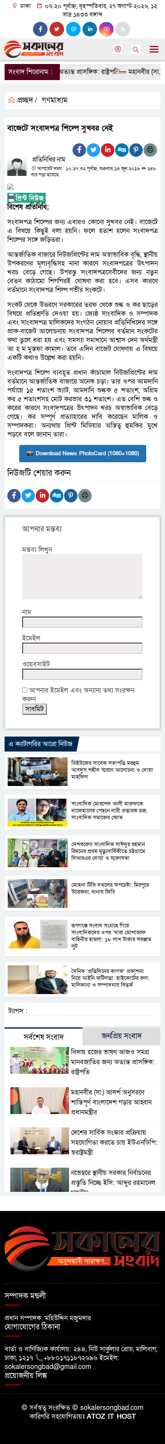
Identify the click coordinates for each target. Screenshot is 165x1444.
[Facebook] (79, 150)
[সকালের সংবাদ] (82, 1248)
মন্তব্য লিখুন (37, 549)
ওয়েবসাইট (36, 664)
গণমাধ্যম (55, 100)
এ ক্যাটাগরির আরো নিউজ (40, 744)
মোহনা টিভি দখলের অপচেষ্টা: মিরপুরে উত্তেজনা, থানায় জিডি (110, 888)
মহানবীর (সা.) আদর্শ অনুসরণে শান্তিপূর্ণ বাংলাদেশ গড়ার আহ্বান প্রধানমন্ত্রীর (111, 1102)
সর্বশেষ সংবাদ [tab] (44, 1037)
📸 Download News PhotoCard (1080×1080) (82, 453)
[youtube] (106, 29)
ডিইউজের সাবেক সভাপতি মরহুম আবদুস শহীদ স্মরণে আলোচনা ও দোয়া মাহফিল (112, 770)
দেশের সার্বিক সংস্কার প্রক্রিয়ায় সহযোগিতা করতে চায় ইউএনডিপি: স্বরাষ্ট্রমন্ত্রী (114, 1142)
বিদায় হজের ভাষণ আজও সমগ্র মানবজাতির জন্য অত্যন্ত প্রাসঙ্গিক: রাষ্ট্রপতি (113, 1062)
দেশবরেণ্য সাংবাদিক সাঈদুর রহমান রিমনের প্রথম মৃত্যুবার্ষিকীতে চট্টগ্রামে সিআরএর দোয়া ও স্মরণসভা (108, 851)
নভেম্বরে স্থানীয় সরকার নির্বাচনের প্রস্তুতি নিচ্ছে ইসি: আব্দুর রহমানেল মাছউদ (113, 1182)
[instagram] (73, 29)
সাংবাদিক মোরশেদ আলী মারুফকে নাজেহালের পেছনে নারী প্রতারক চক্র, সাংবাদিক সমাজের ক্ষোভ (109, 810)
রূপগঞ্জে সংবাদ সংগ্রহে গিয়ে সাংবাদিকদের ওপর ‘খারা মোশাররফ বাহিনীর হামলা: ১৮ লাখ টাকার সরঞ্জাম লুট (111, 936)
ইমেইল (31, 638)
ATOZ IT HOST (111, 1416)
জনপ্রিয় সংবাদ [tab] (122, 1036)
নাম (26, 612)
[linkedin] (89, 29)
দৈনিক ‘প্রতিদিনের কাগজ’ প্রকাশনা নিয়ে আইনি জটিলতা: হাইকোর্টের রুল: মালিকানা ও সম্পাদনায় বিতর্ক (110, 978)
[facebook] (40, 29)
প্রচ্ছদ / (26, 100)
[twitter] (57, 29)
